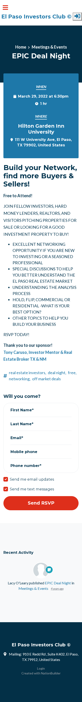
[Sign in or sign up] (77, 17)
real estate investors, (27, 372)
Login (41, 668)
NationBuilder (51, 673)
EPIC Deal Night (58, 583)
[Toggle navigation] (5, 8)
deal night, (57, 372)
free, (72, 372)
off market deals (46, 378)
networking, (20, 378)
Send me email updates (32, 479)
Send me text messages (32, 489)
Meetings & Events (49, 46)
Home (20, 46)
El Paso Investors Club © (36, 16)
